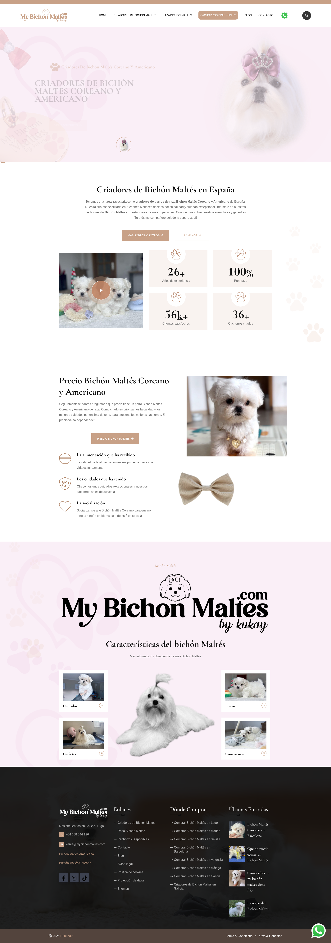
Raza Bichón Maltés (177, 15)
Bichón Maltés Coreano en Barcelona (258, 830)
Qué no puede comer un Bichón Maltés (258, 854)
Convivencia (234, 754)
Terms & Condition (269, 936)
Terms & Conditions (239, 936)
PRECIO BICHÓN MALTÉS (113, 438)
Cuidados (70, 706)
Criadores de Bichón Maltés (135, 15)
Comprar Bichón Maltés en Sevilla (197, 839)
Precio (230, 706)
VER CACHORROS (66, 112)
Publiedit (66, 936)
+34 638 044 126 (77, 834)
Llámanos (190, 235)
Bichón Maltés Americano (76, 854)
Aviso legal (125, 864)
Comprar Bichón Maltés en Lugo (196, 822)
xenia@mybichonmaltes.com (85, 844)
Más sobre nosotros (144, 235)
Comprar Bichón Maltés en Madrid (197, 831)
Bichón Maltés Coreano (75, 863)
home (103, 15)
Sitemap (123, 888)
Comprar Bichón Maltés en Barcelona (192, 849)
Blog (248, 15)
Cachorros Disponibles (218, 15)
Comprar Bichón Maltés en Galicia (197, 876)
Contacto (265, 15)
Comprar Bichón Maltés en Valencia (198, 859)
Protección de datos (131, 880)
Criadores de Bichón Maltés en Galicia (195, 886)
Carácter (69, 754)
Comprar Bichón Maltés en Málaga (197, 868)
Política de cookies (130, 872)
